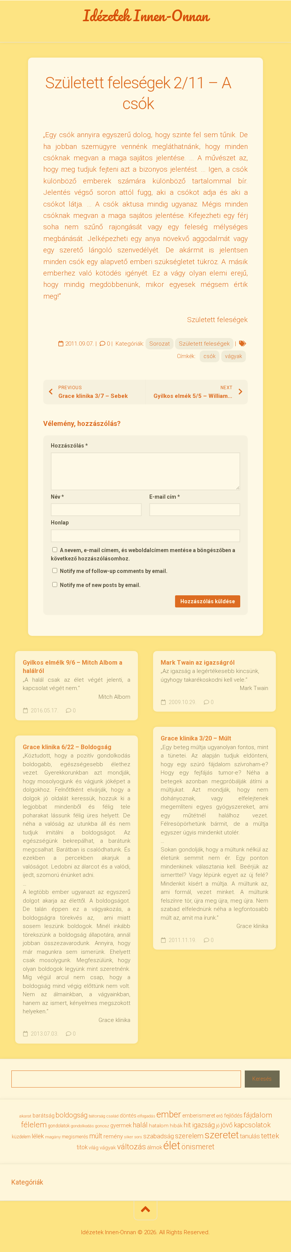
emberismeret (198, 1116)
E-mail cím (164, 497)
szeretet (222, 1135)
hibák (176, 1125)
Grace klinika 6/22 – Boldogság (67, 747)
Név (57, 497)
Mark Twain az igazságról (198, 662)
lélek (38, 1136)
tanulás (250, 1136)
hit (187, 1125)
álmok (154, 1147)
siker (128, 1137)
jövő (227, 1125)
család (112, 1116)
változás (131, 1146)
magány (53, 1137)
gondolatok (59, 1125)
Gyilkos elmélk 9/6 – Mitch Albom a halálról (72, 667)
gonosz (102, 1126)
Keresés (262, 1079)
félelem (34, 1124)
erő (219, 1116)
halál (140, 1125)
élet (171, 1145)
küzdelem (21, 1136)
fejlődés (233, 1116)
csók (209, 356)
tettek (270, 1135)
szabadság (158, 1136)
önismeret (197, 1146)
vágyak (233, 356)
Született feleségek (204, 343)
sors (138, 1137)
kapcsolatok (252, 1125)
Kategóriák (27, 1182)
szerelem (189, 1136)
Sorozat (159, 343)
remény (113, 1136)
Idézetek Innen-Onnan (145, 15)
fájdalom (258, 1115)
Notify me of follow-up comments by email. (113, 571)
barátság (44, 1115)
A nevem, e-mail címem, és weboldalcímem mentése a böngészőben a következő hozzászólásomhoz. (143, 554)
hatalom (159, 1125)
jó (217, 1125)
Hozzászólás (69, 446)
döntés (128, 1116)
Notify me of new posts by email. (100, 585)
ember (168, 1115)
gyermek (120, 1125)
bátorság (97, 1116)
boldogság (72, 1115)
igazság (203, 1125)
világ (94, 1147)
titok (82, 1147)
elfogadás (146, 1116)
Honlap (60, 523)
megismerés (75, 1136)
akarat (25, 1116)
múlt (95, 1136)
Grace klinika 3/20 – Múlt (196, 738)
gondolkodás (82, 1126)
